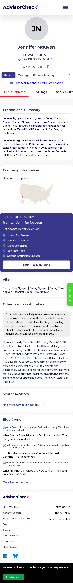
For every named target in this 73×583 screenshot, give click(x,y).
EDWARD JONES (26, 129)
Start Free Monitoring (36, 264)
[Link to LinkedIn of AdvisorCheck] (5, 556)
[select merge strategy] (69, 75)
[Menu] (65, 7)
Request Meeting (44, 75)
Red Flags (40, 92)
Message (23, 75)
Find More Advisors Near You (21, 404)
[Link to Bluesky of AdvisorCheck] (15, 556)
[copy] (48, 66)
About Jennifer (14, 92)
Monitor (8, 75)
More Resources (13, 482)
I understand (13, 577)
